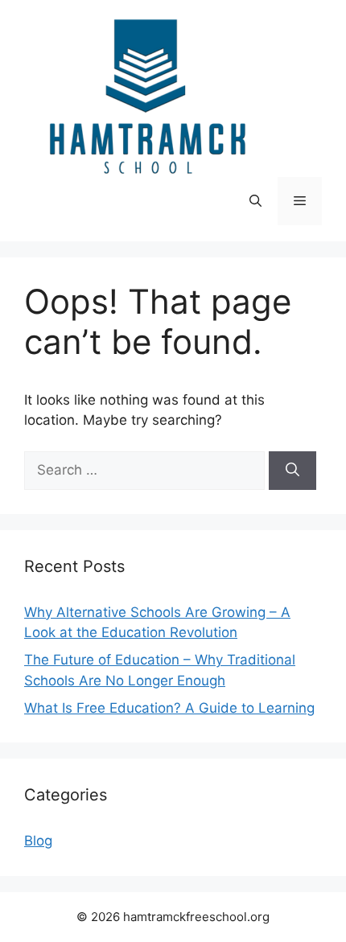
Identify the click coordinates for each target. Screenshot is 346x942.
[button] (255, 201)
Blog (38, 841)
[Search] (292, 470)
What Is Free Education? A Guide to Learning (169, 708)
